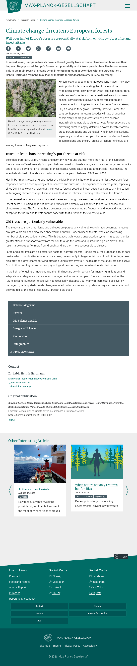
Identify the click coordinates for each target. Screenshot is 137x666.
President (14, 576)
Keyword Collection (97, 613)
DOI (13, 420)
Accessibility (90, 645)
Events (17, 313)
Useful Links (18, 570)
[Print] (68, 48)
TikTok (56, 593)
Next (126, 491)
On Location (20, 336)
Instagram (99, 581)
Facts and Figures (19, 581)
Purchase (14, 593)
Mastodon (58, 581)
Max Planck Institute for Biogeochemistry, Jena (32, 378)
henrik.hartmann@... (22, 386)
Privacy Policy (72, 645)
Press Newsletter (23, 351)
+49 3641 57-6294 (20, 382)
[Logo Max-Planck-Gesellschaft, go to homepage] (61, 6)
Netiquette (95, 593)
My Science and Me (25, 320)
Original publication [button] (22, 396)
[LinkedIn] (18, 48)
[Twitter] (38, 48)
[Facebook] (8, 48)
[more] (50, 129)
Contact (39, 606)
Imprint (57, 645)
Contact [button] (13, 366)
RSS (39, 620)
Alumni (97, 606)
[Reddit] (28, 48)
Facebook (98, 576)
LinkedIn (57, 587)
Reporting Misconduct (22, 598)
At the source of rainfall (35, 489)
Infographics (21, 344)
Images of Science (24, 328)
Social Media (58, 570)
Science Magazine (24, 305)
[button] (53, 113)
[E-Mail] (58, 48)
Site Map (45, 645)
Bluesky (57, 576)
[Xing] (48, 48)
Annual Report (17, 587)
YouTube (98, 587)
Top (124, 556)
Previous (10, 491)
